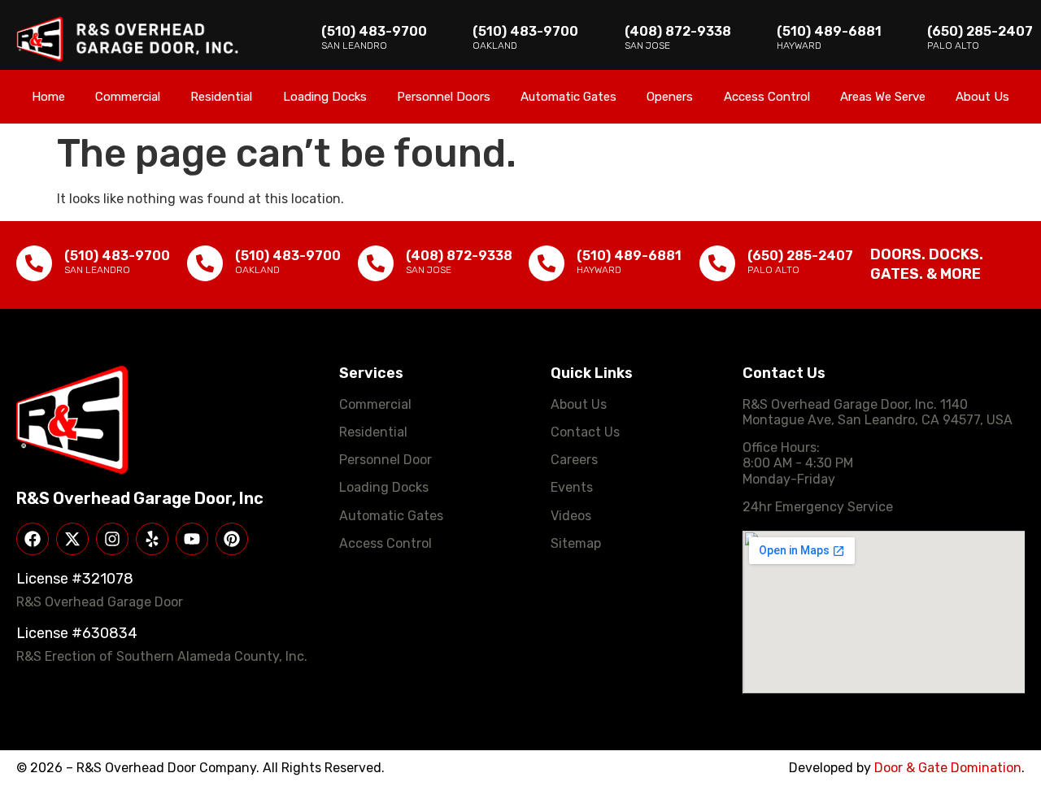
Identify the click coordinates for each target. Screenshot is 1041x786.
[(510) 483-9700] (34, 263)
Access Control (767, 96)
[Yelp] (152, 539)
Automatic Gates (568, 96)
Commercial (127, 96)
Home (48, 96)
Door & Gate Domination (947, 767)
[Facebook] (32, 539)
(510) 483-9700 (374, 31)
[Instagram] (112, 539)
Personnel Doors (443, 96)
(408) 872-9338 (678, 31)
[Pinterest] (232, 539)
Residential (221, 96)
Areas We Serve (883, 96)
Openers (670, 96)
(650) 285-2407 (980, 31)
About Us (982, 96)
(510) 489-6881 (829, 31)
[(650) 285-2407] (717, 263)
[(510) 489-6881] (546, 263)
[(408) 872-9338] (376, 263)
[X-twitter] (72, 539)
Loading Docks (325, 96)
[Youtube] (192, 539)
